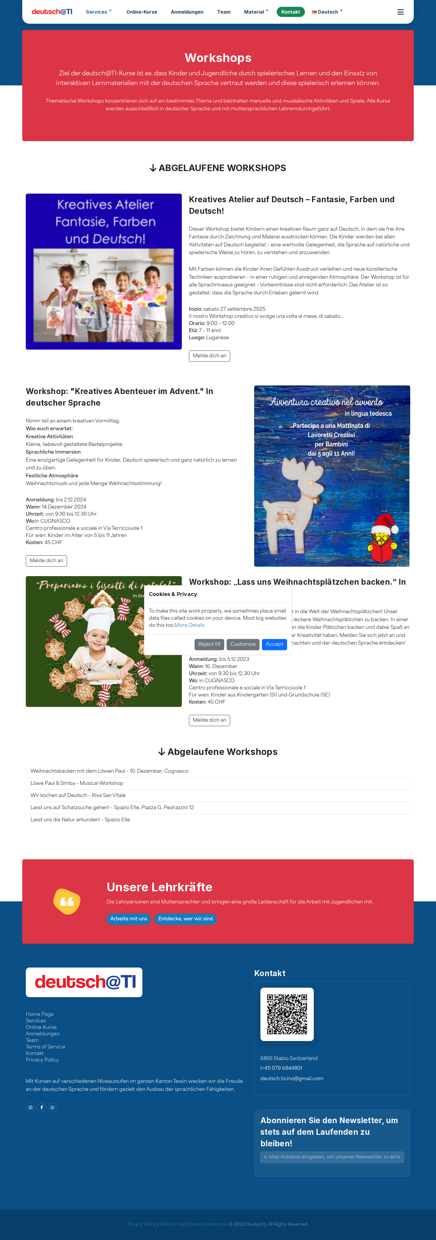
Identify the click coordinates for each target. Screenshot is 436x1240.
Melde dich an (46, 561)
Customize (243, 644)
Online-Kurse (41, 1027)
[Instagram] (30, 1107)
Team (32, 1040)
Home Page (40, 1014)
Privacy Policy (42, 1060)
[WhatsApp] (52, 1107)
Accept (274, 644)
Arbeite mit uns (128, 919)
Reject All (209, 644)
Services (36, 1021)
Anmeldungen (43, 1034)
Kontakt (35, 1053)
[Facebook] (41, 1107)
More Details (190, 625)
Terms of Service (45, 1047)
